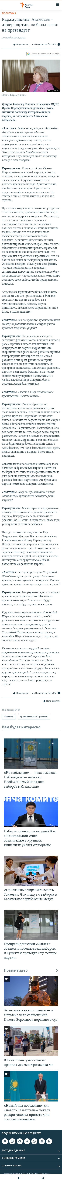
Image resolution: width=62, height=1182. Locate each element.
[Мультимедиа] (19, 1178)
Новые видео (16, 971)
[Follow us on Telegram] (27, 1141)
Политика (9, 13)
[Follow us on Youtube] (5, 1141)
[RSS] (49, 1141)
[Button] (20, 45)
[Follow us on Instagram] (12, 1141)
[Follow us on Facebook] (20, 1141)
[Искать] (43, 1178)
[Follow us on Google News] (42, 1141)
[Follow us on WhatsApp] (34, 1141)
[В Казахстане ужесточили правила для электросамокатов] (31, 1041)
